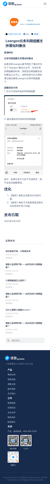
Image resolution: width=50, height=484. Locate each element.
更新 (36, 34)
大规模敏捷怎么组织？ (16, 280)
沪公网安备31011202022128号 (31, 480)
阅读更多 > (10, 258)
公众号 (25, 448)
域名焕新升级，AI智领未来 (18, 251)
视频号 (13, 465)
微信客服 (13, 448)
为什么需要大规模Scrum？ (18, 310)
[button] (45, 3)
